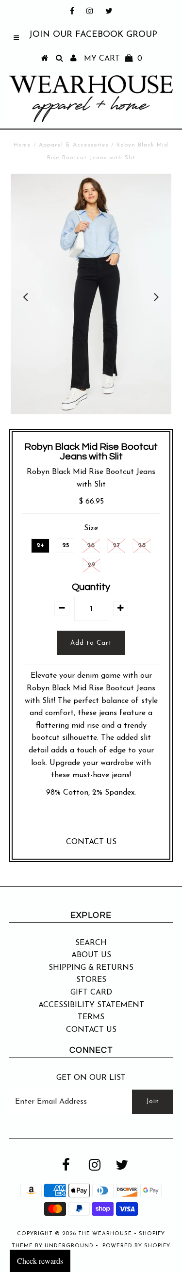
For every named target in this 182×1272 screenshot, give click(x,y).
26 (91, 545)
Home (22, 145)
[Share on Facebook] (70, 820)
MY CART (113, 59)
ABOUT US (91, 955)
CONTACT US (91, 842)
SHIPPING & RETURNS (91, 968)
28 (142, 545)
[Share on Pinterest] (109, 820)
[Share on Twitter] (89, 820)
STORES (91, 980)
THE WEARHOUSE (105, 1234)
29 (91, 565)
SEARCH (91, 943)
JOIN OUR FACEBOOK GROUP (93, 35)
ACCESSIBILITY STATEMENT (91, 1005)
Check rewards (40, 1261)
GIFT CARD (91, 992)
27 (116, 545)
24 (40, 545)
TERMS (91, 1017)
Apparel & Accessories (74, 145)
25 (65, 545)
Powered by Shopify (136, 1246)
